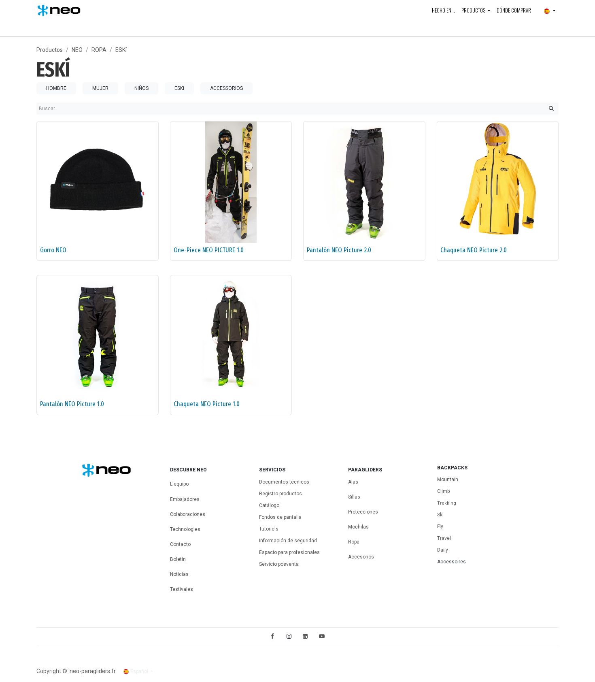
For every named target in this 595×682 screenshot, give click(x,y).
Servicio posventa (279, 564)
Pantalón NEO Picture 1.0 (72, 404)
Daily (442, 550)
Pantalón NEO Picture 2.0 (339, 250)
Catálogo (269, 505)
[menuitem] (443, 10)
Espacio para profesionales (289, 552)
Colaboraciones (187, 514)
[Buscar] (551, 108)
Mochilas (359, 527)
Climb (443, 491)
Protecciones (363, 512)
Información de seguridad (288, 540)
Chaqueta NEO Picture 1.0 (207, 404)
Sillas (354, 497)
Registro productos (280, 494)
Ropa (353, 542)
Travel (444, 538)
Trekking (446, 503)
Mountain (447, 479)
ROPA (98, 50)
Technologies (185, 529)
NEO (77, 50)
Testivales (181, 589)
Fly (440, 526)
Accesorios (361, 557)
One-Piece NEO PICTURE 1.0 (209, 250)
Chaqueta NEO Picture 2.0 (473, 250)
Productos (49, 50)
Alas (353, 482)
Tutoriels (268, 529)
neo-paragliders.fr (93, 671)
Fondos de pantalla (280, 517)
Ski (440, 515)
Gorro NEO (53, 250)
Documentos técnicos (284, 482)
